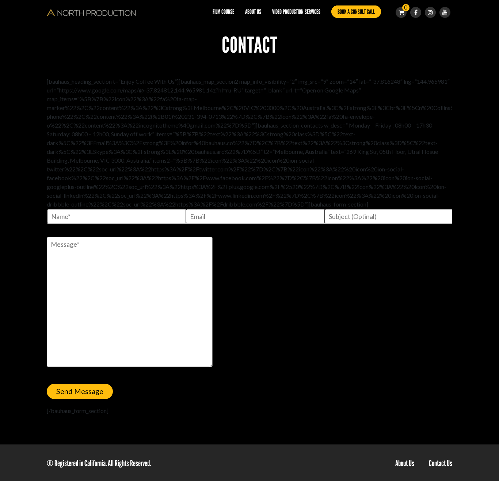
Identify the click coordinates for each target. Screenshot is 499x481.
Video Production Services (296, 11)
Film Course (223, 11)
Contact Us (440, 463)
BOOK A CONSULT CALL (356, 11)
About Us (253, 11)
